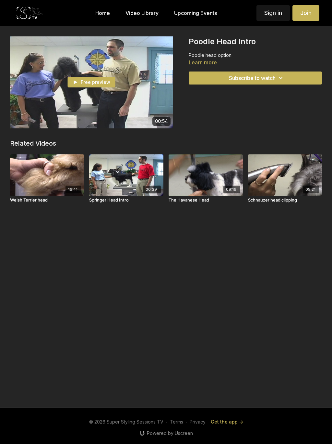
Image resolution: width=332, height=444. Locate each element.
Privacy (198, 421)
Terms (176, 421)
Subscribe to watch (252, 78)
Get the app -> (227, 421)
